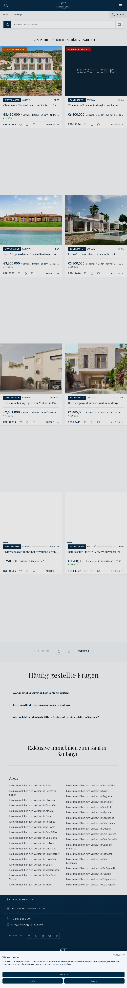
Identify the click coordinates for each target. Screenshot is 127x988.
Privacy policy (119, 954)
